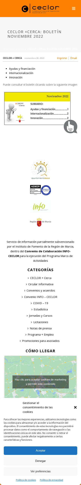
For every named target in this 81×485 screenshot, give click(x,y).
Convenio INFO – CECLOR (40, 297)
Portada (9, 49)
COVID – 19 (40, 303)
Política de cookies (26, 480)
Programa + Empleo (41, 334)
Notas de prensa (41, 328)
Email (73, 58)
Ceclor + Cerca (12, 58)
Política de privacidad (51, 480)
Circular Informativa (40, 284)
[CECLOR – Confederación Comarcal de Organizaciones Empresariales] (40, 8)
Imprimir (62, 58)
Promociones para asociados (41, 341)
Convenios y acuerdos (41, 290)
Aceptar (40, 450)
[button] (75, 407)
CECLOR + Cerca (40, 278)
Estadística (41, 309)
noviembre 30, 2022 (34, 58)
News (21, 49)
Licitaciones (40, 322)
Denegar (40, 460)
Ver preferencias (41, 471)
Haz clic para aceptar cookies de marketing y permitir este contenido (40, 381)
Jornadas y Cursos (40, 315)
